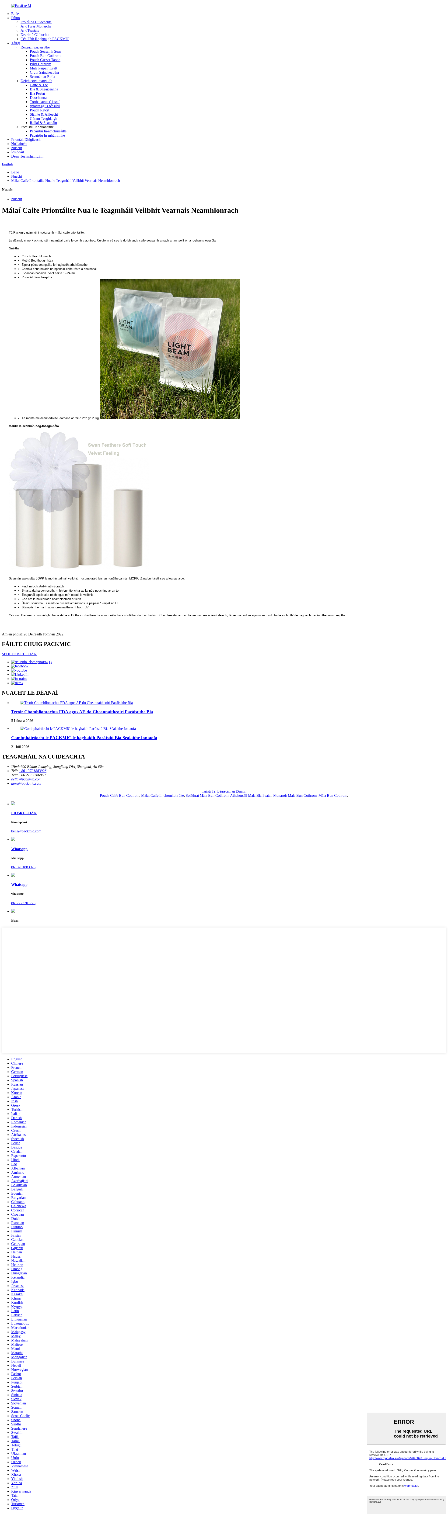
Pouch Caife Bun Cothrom (119, 795)
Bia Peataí (37, 93)
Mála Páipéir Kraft (43, 68)
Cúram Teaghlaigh (43, 119)
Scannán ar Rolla (42, 77)
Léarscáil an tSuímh (231, 791)
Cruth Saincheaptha (44, 72)
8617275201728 (23, 903)
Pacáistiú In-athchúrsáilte (48, 131)
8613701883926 (23, 867)
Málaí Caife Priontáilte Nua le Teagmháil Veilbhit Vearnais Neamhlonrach (65, 181)
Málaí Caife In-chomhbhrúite (162, 795)
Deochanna (38, 98)
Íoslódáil (17, 152)
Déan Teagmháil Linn (27, 156)
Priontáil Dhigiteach (26, 139)
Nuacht (16, 148)
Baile (15, 14)
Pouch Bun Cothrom (45, 56)
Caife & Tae (39, 85)
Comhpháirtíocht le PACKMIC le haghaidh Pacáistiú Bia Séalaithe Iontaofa (84, 737)
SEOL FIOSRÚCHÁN (19, 654)
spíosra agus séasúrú (45, 106)
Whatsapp (19, 849)
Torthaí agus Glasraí (45, 102)
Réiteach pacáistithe (35, 47)
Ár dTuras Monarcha (36, 26)
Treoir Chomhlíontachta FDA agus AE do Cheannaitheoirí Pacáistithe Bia (82, 711)
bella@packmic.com (26, 831)
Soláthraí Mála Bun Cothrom (207, 795)
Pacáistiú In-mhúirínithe (47, 135)
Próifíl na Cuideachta (36, 22)
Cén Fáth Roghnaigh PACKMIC (45, 39)
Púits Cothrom (40, 64)
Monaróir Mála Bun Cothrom (295, 795)
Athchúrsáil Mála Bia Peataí (250, 795)
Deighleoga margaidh (36, 81)
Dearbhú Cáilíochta (35, 35)
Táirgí (15, 43)
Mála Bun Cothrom (332, 795)
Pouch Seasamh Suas (45, 51)
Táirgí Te (208, 791)
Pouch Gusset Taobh (45, 60)
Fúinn (15, 18)
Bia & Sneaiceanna (44, 89)
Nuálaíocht (19, 144)
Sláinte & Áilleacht (44, 114)
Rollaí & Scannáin (43, 123)
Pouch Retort (39, 110)
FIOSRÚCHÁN (24, 813)
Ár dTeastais (30, 30)
